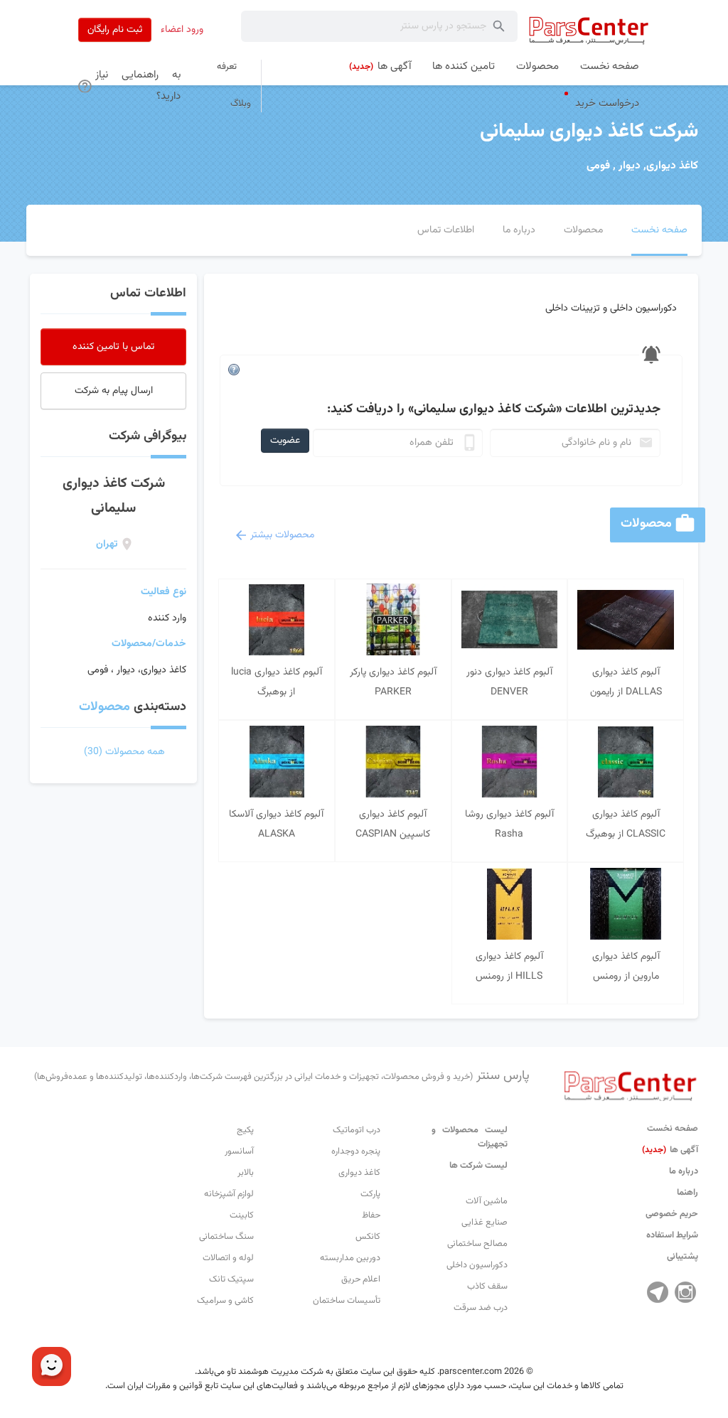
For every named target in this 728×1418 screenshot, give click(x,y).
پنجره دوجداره (355, 1151)
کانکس (367, 1237)
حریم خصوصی (672, 1214)
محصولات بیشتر (282, 535)
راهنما (687, 1193)
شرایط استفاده (672, 1235)
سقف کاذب (487, 1286)
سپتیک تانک (231, 1279)
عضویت (285, 441)
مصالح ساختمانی (477, 1244)
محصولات (104, 707)
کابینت (242, 1215)
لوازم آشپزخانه (229, 1194)
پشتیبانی (682, 1257)
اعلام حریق (360, 1279)
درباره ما (683, 1171)
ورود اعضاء (182, 30)
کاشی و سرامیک (225, 1301)
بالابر (245, 1173)
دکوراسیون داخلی (477, 1265)
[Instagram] (685, 1292)
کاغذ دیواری (359, 1173)
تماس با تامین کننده (113, 347)
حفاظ (371, 1215)
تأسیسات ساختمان (346, 1301)
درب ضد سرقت (481, 1308)
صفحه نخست (672, 1129)
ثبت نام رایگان (114, 30)
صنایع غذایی (484, 1222)
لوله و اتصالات (228, 1258)
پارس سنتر (282, 1076)
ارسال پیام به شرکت (114, 391)
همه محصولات (124, 752)
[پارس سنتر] (589, 30)
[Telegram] (657, 1292)
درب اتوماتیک (356, 1130)
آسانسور (239, 1151)
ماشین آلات (487, 1201)
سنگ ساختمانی (226, 1237)
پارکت (370, 1194)
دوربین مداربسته (350, 1258)
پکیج (245, 1130)
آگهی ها (670, 1150)
